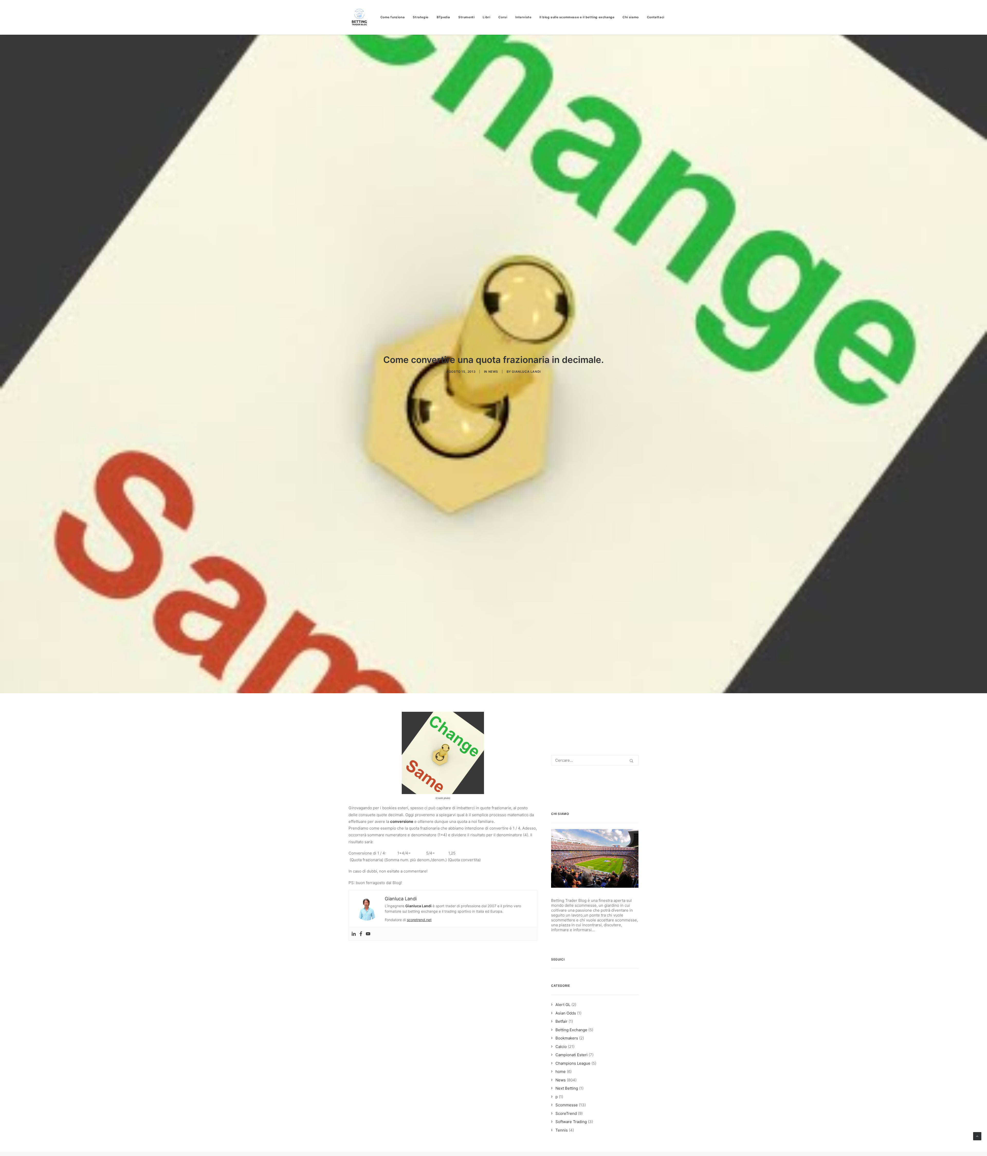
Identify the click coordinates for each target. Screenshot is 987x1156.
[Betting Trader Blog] (360, 17)
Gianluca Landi (526, 372)
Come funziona (392, 17)
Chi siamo (630, 17)
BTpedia (443, 17)
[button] (631, 761)
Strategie (420, 17)
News (493, 372)
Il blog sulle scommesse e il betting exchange (577, 17)
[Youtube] (368, 934)
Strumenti (466, 17)
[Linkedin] (353, 934)
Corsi (502, 17)
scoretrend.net (419, 920)
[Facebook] (361, 934)
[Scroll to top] (977, 1135)
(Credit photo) (442, 798)
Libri (486, 17)
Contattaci (655, 17)
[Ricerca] (594, 760)
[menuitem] (394, 17)
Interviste (523, 17)
